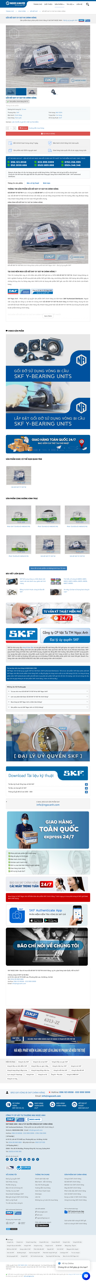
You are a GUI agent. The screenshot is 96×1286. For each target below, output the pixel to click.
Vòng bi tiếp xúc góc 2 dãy (39, 1066)
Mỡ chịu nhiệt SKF (12, 1249)
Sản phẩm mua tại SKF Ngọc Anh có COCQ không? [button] (26, 707)
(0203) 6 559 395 (15, 1151)
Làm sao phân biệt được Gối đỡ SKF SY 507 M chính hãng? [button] (28, 697)
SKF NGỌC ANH (22, 1265)
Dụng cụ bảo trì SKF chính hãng (75, 1197)
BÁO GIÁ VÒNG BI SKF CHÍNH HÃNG (28, 1092)
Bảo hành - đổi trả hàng (43, 1182)
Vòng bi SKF (24, 1256)
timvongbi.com (42, 1212)
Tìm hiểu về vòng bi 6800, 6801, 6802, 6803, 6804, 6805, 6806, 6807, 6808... (75, 581)
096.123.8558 (18, 162)
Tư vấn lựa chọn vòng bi (14, 1203)
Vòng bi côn (19, 1242)
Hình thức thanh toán (42, 1191)
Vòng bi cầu (10, 1242)
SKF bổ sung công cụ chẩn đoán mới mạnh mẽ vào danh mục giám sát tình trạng (33, 581)
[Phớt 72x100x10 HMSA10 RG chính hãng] (77, 515)
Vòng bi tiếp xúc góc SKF (60, 1062)
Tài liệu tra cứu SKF (12, 1191)
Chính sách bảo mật (42, 1178)
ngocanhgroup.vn (43, 1218)
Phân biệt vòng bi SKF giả (50, 1253)
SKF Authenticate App (37, 1256)
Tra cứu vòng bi (75, 1253)
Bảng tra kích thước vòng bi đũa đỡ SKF (32, 590)
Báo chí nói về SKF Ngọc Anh (71, 1256)
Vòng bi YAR (27, 1245)
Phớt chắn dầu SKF (39, 1249)
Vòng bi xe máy (12, 1079)
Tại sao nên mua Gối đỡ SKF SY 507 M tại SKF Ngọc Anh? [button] (28, 691)
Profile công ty (11, 1185)
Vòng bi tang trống (31, 1242)
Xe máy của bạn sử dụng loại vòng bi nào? (76, 590)
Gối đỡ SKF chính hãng (72, 1182)
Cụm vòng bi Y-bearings (14, 1074)
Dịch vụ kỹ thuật (11, 1200)
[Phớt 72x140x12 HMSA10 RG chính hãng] (48, 515)
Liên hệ (79, 4)
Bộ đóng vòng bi (21, 1253)
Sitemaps (38, 1194)
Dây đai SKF (50, 1249)
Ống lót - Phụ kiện (57, 1074)
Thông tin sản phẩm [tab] (15, 183)
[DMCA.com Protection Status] (12, 1229)
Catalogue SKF (64, 1253)
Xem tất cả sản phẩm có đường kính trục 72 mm (48, 568)
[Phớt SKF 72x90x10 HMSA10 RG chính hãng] (19, 515)
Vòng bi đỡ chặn (77, 1242)
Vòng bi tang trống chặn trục (40, 1070)
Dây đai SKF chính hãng (72, 1188)
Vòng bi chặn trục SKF (59, 1066)
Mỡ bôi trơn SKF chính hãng (74, 1185)
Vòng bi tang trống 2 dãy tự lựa (17, 1070)
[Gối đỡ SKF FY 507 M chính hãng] (19, 475)
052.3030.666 (19, 165)
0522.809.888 (46, 165)
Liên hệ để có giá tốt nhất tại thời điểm (25, 122)
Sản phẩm (59, 4)
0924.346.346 (73, 165)
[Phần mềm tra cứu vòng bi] (42, 1225)
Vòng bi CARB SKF (73, 1074)
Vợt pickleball (48, 1209)
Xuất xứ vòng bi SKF (34, 1253)
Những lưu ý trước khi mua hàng (46, 1200)
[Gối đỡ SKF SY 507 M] (48, 234)
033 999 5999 (30, 981)
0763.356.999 (73, 162)
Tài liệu (70, 4)
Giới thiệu (48, 4)
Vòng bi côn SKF (76, 1066)
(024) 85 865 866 (17, 979)
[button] (87, 4)
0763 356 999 (40, 1133)
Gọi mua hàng (49, 133)
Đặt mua (24, 128)
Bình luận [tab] (46, 183)
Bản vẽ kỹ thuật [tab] (33, 183)
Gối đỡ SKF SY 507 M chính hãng (21, 17)
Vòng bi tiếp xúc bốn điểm (14, 1245)
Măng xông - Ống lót (70, 1245)
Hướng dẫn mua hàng (36, 128)
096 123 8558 (19, 981)
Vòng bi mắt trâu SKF (60, 1070)
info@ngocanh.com (48, 805)
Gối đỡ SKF (34, 11)
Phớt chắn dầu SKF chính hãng (75, 1191)
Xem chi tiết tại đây (50, 678)
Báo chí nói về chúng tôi (14, 1188)
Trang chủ (37, 4)
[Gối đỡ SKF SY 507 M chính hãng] (77, 544)
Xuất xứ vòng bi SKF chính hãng (75, 1223)
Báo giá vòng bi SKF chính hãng (17, 1197)
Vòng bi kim (30, 1074)
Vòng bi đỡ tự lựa (43, 1242)
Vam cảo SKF (10, 1253)
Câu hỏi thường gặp (42, 1185)
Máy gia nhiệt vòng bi (72, 1249)
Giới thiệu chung (11, 1182)
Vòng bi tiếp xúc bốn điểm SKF (17, 1066)
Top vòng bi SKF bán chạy (53, 1256)
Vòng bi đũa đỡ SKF (77, 1070)
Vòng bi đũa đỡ (56, 1242)
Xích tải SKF (60, 1249)
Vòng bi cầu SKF (23, 1062)
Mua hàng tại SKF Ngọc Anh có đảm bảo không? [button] (25, 702)
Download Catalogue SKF (15, 1194)
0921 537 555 (40, 1142)
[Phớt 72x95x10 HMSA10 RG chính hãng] (19, 544)
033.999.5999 (46, 162)
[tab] (48, 691)
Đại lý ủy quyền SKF (13, 1178)
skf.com (39, 1215)
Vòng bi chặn (66, 1242)
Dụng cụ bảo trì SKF (25, 1249)
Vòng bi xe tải (42, 1074)
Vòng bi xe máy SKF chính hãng (75, 1200)
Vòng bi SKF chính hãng (72, 1178)
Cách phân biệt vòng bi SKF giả (75, 1220)
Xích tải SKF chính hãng (72, 1194)
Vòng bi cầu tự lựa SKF (40, 1062)
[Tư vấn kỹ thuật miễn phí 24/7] (48, 613)
